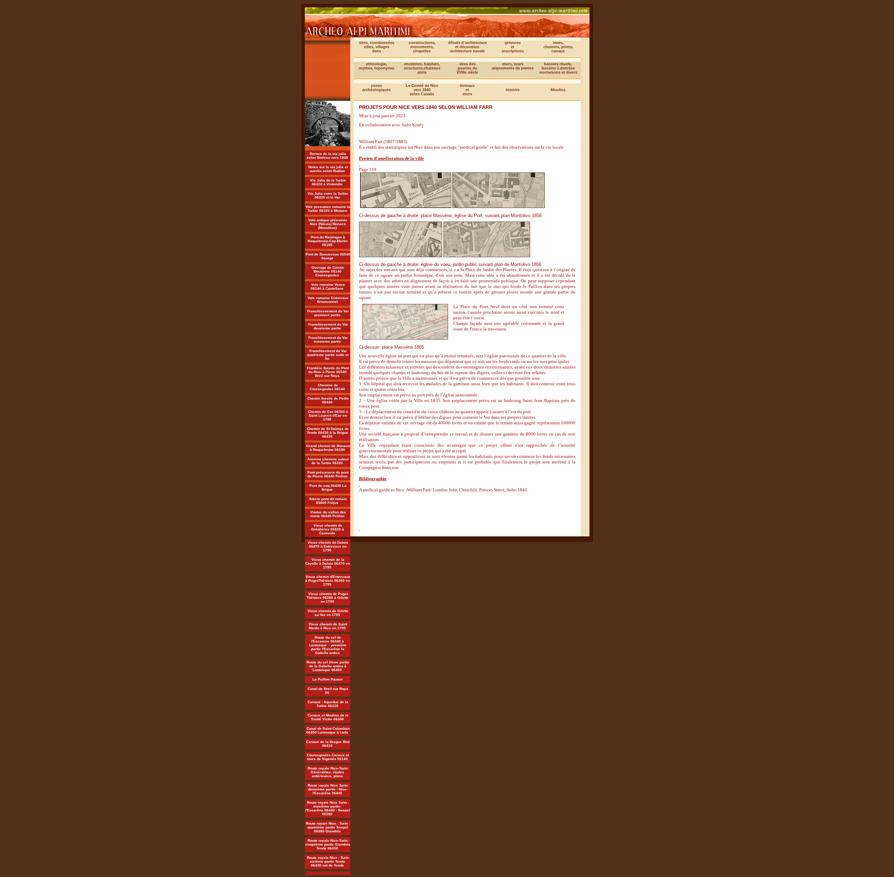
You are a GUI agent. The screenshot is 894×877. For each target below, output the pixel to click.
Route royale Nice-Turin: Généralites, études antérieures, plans (328, 772)
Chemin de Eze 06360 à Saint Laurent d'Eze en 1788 (328, 415)
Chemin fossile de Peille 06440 (328, 400)
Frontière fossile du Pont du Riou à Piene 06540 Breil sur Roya (328, 372)
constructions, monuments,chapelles (422, 46)
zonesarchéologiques (376, 87)
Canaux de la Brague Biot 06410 (328, 744)
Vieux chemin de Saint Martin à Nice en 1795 (328, 626)
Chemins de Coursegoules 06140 (327, 387)
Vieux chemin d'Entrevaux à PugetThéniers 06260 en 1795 (327, 580)
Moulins (558, 90)
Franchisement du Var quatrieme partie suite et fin (328, 355)
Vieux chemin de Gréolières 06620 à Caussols (327, 529)
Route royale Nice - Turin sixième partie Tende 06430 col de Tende (328, 861)
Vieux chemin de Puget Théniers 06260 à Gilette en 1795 (328, 597)
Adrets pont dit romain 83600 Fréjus (328, 501)
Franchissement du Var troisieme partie (328, 339)
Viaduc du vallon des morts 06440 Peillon (328, 514)
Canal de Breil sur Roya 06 (328, 690)
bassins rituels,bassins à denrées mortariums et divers (558, 68)
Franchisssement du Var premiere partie (328, 313)
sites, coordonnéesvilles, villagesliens (376, 46)
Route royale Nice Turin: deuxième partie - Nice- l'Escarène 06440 (328, 789)
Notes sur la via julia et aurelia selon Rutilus (328, 169)
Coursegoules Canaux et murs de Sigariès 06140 (328, 757)
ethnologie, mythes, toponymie (376, 66)
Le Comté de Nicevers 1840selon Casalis (422, 89)
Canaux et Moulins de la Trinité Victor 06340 (328, 717)
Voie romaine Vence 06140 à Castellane (328, 286)
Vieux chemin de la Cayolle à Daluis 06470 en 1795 (327, 563)
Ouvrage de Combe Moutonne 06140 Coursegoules (328, 271)
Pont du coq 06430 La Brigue (327, 487)
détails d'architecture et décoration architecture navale (467, 46)
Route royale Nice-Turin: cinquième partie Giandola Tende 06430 (327, 844)
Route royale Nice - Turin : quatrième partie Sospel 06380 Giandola (328, 827)
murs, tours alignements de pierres (513, 66)
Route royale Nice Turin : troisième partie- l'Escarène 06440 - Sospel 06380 (327, 808)
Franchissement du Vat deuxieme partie (327, 326)
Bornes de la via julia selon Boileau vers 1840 (327, 155)
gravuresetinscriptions (513, 46)
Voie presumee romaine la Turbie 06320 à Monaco (328, 209)
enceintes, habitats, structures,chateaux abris (422, 68)
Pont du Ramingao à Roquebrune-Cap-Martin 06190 (327, 241)
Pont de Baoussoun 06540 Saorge (328, 256)
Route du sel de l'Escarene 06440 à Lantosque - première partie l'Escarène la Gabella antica (327, 645)
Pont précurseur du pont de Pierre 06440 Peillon (328, 474)
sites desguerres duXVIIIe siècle (467, 68)
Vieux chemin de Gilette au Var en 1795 (328, 613)
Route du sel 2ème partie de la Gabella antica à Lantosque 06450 (328, 666)
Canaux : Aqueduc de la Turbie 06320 (328, 704)
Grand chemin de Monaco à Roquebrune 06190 (328, 448)
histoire (513, 90)
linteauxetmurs (467, 89)
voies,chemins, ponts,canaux (558, 46)
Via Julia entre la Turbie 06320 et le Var (328, 195)
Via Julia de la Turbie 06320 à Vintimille (328, 182)
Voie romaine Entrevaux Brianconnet (328, 300)
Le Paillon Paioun (328, 679)
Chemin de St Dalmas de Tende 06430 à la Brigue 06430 (328, 432)
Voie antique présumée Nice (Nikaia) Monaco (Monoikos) (327, 224)
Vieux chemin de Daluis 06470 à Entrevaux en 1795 (328, 546)
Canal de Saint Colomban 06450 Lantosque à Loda (328, 730)
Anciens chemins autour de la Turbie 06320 (328, 461)
